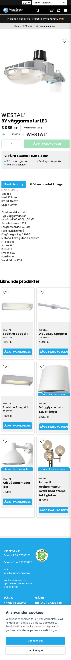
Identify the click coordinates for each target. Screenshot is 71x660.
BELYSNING (27, 26)
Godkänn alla (35, 640)
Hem (16, 26)
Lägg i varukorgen (17, 352)
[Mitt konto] (51, 10)
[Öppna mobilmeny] (65, 10)
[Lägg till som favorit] (44, 10)
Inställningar (35, 650)
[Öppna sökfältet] (37, 10)
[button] (64, 41)
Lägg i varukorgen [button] (54, 427)
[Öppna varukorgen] (58, 10)
